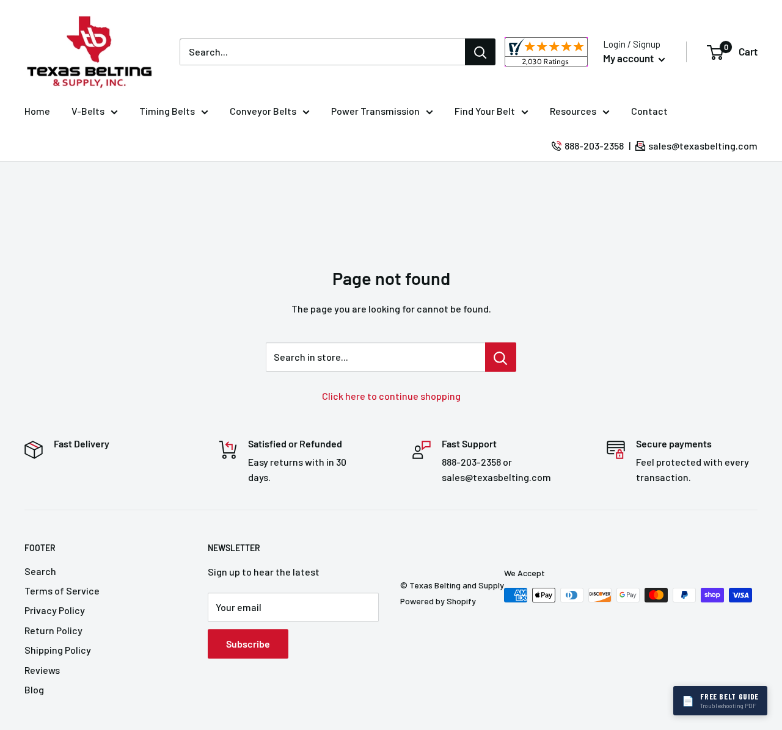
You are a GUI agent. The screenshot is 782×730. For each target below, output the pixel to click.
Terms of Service (62, 590)
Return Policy (53, 630)
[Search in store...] (500, 357)
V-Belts (87, 111)
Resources (573, 111)
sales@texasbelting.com (703, 145)
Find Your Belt (485, 111)
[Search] (480, 51)
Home (37, 111)
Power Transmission (375, 111)
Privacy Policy (54, 610)
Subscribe (248, 643)
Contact (649, 111)
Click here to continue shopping (391, 396)
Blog (34, 689)
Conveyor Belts (263, 111)
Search (40, 571)
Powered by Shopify (438, 601)
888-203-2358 (594, 145)
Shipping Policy (57, 650)
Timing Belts (167, 111)
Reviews (42, 670)
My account (629, 58)
